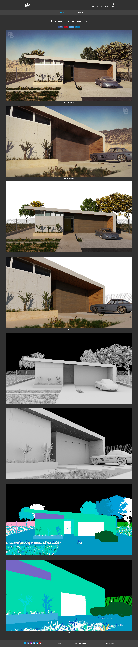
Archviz (63, 12)
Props (72, 12)
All (55, 12)
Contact (106, 6)
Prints (112, 6)
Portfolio (99, 6)
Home (92, 6)
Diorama (81, 12)
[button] (131, 637)
